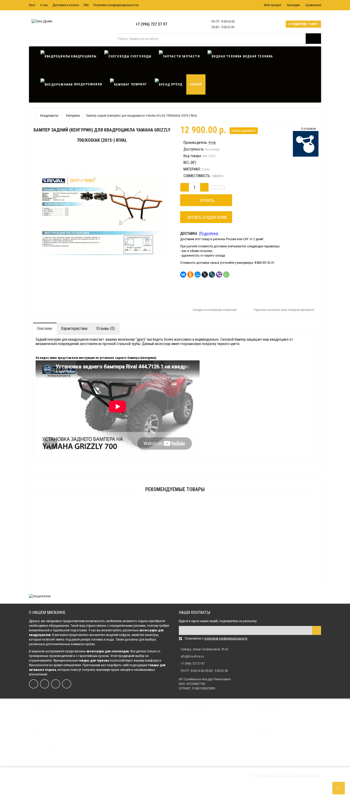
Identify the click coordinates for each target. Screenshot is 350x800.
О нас (44, 5)
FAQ (86, 5)
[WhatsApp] (226, 274)
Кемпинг (138, 84)
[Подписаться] (316, 630)
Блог (32, 5)
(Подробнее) (208, 233)
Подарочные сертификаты (198, 723)
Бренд (176, 84)
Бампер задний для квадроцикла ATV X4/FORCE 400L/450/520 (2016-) (175, 588)
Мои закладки (265, 729)
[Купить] (163, 508)
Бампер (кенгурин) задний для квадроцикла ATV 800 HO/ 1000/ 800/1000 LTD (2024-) (175, 539)
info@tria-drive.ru (192, 656)
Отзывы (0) (105, 328)
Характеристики (74, 328)
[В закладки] (215, 187)
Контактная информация (123, 716)
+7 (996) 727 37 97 (151, 24)
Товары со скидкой (194, 729)
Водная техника (257, 56)
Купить (206, 200)
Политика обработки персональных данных (60, 755)
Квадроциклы (83, 56)
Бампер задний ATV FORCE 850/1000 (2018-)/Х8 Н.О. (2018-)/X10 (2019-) (175, 563)
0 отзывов (308, 128)
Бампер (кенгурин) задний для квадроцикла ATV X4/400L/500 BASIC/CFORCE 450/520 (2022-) (175, 514)
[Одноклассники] (190, 274)
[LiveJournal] (212, 274)
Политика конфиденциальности (116, 5)
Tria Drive (316, 776)
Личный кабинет (267, 716)
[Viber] (219, 274)
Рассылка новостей (269, 736)
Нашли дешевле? (244, 131)
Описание (44, 328)
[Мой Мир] (197, 274)
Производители (191, 716)
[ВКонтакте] (183, 274)
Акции (196, 84)
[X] (205, 274)
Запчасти (190, 56)
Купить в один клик (206, 217)
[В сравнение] (221, 187)
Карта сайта (114, 723)
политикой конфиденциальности (225, 638)
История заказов (267, 723)
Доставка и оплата (66, 5)
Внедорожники (87, 84)
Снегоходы (140, 56)
